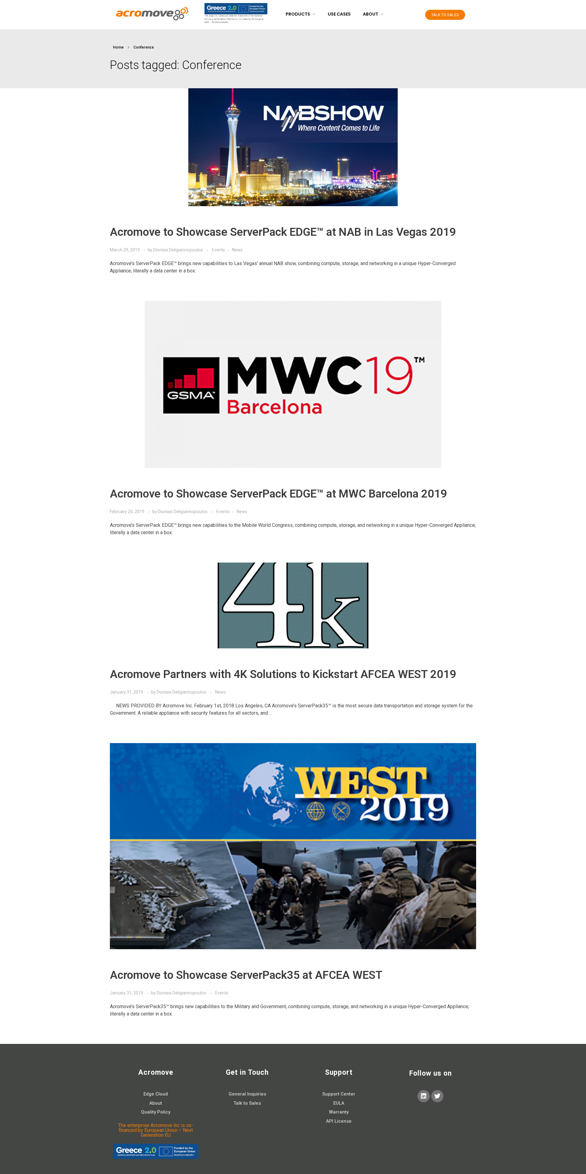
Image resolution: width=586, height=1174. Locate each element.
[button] (445, 15)
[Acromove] (151, 13)
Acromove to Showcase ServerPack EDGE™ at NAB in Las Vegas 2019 (283, 232)
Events (218, 249)
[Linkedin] (424, 1096)
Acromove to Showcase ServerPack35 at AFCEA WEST (246, 975)
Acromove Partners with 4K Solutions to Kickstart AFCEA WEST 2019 (283, 674)
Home (118, 47)
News (237, 249)
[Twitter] (437, 1096)
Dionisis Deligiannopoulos (178, 249)
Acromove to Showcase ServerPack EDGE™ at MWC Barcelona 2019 (278, 493)
